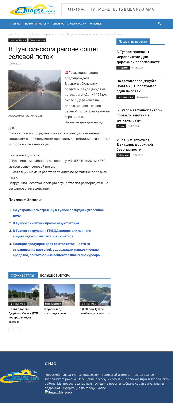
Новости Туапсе (30, 34)
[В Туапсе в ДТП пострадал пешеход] (59, 295)
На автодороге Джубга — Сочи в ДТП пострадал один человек (138, 86)
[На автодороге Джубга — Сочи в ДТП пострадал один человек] (23, 295)
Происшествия (53, 34)
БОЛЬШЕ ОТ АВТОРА (55, 275)
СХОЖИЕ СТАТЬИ (23, 275)
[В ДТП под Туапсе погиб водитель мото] (95, 295)
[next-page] (17, 330)
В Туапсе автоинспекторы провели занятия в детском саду (139, 115)
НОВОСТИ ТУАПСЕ (35, 23)
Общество (123, 67)
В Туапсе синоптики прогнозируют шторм (46, 223)
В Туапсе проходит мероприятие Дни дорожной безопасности (138, 57)
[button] (159, 24)
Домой (12, 34)
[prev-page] (11, 330)
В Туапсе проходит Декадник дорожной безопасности (134, 144)
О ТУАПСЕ (95, 23)
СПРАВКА (58, 23)
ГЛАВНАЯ (15, 23)
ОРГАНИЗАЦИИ (77, 23)
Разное (121, 125)
